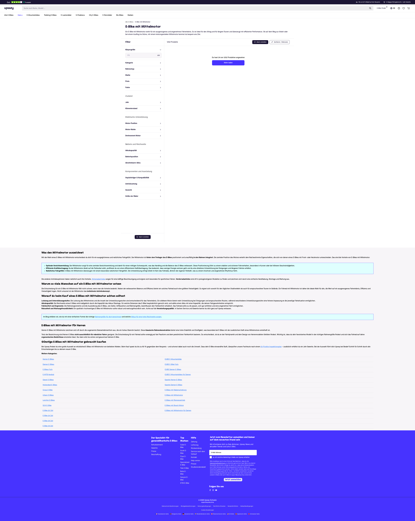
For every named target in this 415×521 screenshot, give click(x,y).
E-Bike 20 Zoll (48, 411)
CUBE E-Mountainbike (173, 359)
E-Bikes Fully (48, 370)
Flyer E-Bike (183, 458)
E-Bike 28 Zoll (48, 421)
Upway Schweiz (210, 500)
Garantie (154, 448)
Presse (193, 464)
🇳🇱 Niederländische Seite (202, 514)
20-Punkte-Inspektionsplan (271, 347)
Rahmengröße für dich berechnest (108, 317)
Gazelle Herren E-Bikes (173, 380)
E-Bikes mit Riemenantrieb (175, 400)
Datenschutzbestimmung (218, 463)
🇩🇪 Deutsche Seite (188, 514)
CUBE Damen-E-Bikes (173, 370)
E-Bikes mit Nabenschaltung (175, 390)
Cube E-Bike (183, 446)
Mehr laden (228, 63)
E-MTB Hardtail (48, 375)
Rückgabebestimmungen (188, 506)
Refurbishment (157, 445)
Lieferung (194, 445)
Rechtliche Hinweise (219, 506)
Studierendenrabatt (198, 467)
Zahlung (194, 442)
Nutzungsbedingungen (204, 506)
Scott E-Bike (183, 452)
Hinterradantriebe (98, 279)
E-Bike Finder (381, 8)
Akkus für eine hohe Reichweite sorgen (146, 317)
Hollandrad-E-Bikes (50, 385)
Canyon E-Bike (184, 479)
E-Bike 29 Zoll (48, 426)
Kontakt (194, 457)
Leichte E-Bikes (49, 400)
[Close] (209, 1)
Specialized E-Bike (184, 464)
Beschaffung (156, 454)
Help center (195, 461)
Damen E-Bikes (48, 364)
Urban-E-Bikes (48, 395)
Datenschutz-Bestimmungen (170, 506)
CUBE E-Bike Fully (171, 364)
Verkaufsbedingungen (246, 506)
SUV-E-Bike (47, 405)
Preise (153, 451)
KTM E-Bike (184, 483)
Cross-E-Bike (48, 390)
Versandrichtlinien (233, 506)
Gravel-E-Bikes (48, 380)
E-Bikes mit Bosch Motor (174, 405)
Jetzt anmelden (233, 480)
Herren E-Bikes (48, 359)
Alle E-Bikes (129, 22)
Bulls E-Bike (183, 473)
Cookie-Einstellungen (207, 510)
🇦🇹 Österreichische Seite (218, 514)
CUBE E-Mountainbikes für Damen (178, 375)
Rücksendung (196, 448)
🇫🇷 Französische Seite (162, 514)
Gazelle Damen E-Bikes (173, 385)
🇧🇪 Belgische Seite (175, 514)
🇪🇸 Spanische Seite (241, 514)
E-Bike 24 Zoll (48, 416)
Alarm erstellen (144, 237)
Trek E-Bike (184, 468)
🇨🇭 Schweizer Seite (254, 514)
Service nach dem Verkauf (198, 453)
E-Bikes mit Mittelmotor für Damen (178, 411)
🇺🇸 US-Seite (230, 514)
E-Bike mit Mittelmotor (142, 22)
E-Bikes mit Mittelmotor (174, 395)
